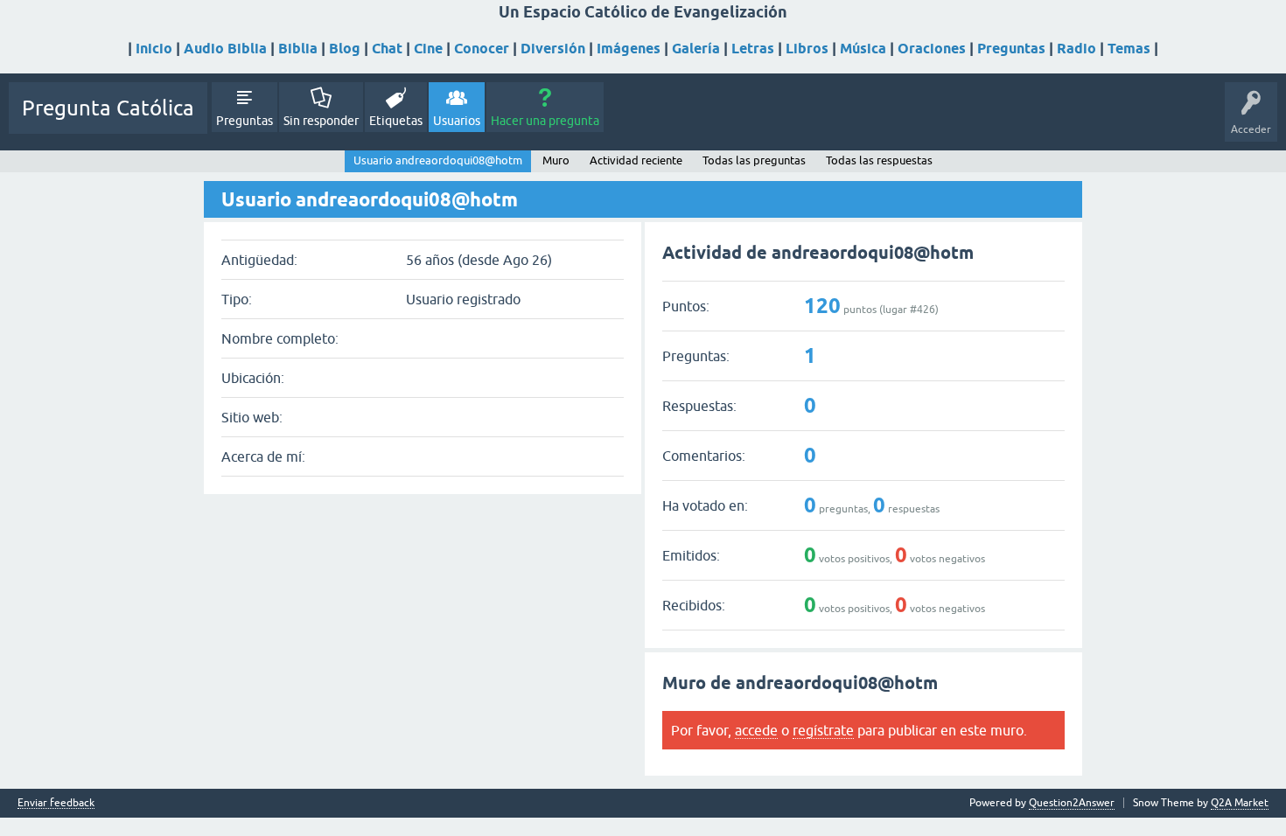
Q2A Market (1240, 803)
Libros (807, 48)
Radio (1076, 48)
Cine (428, 48)
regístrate (823, 730)
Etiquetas (396, 121)
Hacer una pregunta (545, 121)
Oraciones (932, 48)
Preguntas (1011, 48)
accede (756, 730)
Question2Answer (1072, 803)
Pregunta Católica (108, 108)
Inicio (154, 48)
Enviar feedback (55, 803)
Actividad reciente (636, 160)
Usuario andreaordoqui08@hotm (437, 160)
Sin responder (321, 121)
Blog (344, 48)
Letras (752, 48)
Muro (556, 160)
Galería (696, 48)
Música (863, 48)
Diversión (553, 48)
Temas (1129, 48)
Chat (387, 48)
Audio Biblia (225, 48)
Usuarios (456, 121)
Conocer (481, 48)
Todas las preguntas (754, 160)
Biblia (298, 48)
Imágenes (628, 48)
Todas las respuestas (879, 160)
